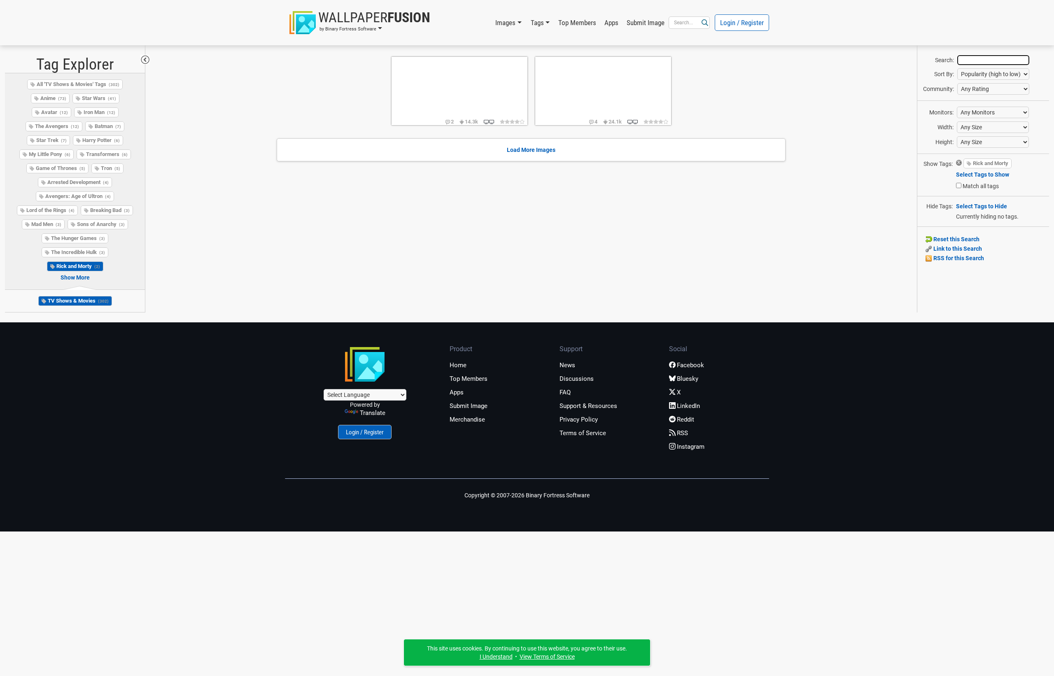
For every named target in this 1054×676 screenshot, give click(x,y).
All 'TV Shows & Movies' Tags (78, 84)
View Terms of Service (547, 656)
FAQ (565, 392)
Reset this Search (955, 239)
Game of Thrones (60, 168)
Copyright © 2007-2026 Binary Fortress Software (527, 495)
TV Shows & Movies (78, 301)
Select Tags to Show (982, 174)
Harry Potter (101, 140)
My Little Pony (49, 154)
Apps (611, 23)
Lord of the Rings (50, 210)
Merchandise (467, 419)
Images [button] (505, 23)
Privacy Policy (579, 419)
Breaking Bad (110, 210)
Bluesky (687, 378)
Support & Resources (588, 406)
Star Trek (51, 140)
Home (458, 365)
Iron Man (99, 112)
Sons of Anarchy (101, 224)
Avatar (54, 112)
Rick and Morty (78, 266)
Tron (110, 168)
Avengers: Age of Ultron (78, 196)
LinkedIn (688, 406)
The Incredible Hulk (78, 252)
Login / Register (742, 23)
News (567, 365)
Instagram (690, 446)
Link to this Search (957, 248)
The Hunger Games (78, 238)
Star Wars (99, 98)
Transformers (107, 154)
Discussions (577, 378)
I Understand (496, 656)
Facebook (690, 365)
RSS (682, 433)
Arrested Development (78, 182)
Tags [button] (537, 23)
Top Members (577, 23)
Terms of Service (583, 433)
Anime (53, 98)
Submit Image (646, 23)
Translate (372, 413)
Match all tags (981, 186)
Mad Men (46, 224)
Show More (75, 277)
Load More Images (531, 150)
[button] (360, 22)
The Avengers (57, 126)
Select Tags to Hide (981, 206)
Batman (108, 126)
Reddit (685, 419)
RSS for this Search (958, 258)
